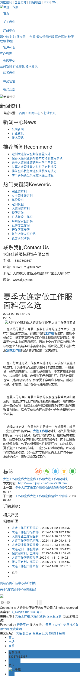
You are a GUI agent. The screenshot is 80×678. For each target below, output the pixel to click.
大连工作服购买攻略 (25, 557)
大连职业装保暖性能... (26, 544)
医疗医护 (61, 36)
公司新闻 (6, 66)
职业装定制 (19, 191)
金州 (62, 633)
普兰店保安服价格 (24, 234)
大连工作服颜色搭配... (26, 540)
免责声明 (16, 629)
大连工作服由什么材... (26, 566)
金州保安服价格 (22, 221)
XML (55, 2)
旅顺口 (53, 633)
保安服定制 (54, 616)
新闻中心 (9, 60)
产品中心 (9, 30)
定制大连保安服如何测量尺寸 (31, 154)
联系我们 (9, 73)
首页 (6, 13)
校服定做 (18, 212)
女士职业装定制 (22, 195)
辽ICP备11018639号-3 (27, 612)
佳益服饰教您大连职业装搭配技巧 (34, 171)
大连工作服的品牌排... (26, 532)
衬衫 (13, 36)
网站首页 (6, 583)
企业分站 (20, 2)
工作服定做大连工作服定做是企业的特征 (42, 496)
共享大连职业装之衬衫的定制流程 (34, 166)
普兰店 (36, 633)
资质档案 (9, 90)
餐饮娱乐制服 (45, 36)
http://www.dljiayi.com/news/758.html (42, 483)
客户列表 (9, 47)
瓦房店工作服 (21, 225)
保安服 (21, 36)
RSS (46, 2)
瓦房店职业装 (21, 238)
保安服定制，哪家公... (26, 561)
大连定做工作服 (34, 479)
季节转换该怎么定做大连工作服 (33, 175)
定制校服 (18, 204)
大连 (19, 633)
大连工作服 (22, 616)
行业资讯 (19, 66)
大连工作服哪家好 (57, 479)
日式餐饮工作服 (22, 217)
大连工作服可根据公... (26, 527)
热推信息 (6, 2)
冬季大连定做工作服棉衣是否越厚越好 (40, 487)
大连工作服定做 (13, 479)
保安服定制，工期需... (26, 553)
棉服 (10, 41)
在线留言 (9, 81)
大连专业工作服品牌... (26, 536)
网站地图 (35, 2)
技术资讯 (32, 66)
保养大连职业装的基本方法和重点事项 (37, 158)
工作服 (30, 36)
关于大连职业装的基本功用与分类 (34, 162)
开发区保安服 (21, 229)
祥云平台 (23, 624)
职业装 (4, 36)
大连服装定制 (21, 208)
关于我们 (9, 22)
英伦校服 (18, 200)
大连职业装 (38, 616)
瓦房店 (27, 633)
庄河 (45, 633)
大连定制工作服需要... (26, 549)
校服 (71, 36)
